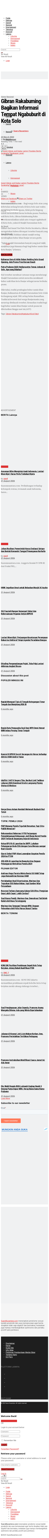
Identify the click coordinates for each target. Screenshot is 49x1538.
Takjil (36, 314)
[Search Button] (2, 52)
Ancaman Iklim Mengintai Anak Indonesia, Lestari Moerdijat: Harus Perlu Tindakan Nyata (22, 472)
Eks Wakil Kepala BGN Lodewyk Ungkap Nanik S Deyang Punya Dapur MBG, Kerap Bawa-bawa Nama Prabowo (22, 1089)
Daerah (8, 23)
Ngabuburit (26, 314)
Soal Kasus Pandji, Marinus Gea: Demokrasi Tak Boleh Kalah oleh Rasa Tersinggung (24, 899)
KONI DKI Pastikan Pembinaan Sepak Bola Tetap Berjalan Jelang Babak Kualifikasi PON (21, 966)
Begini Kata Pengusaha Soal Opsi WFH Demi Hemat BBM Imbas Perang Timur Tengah (23, 729)
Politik (8, 18)
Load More (5, 1098)
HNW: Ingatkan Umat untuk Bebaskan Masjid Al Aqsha (24, 587)
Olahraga (9, 20)
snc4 (5, 479)
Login (8, 61)
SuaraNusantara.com (9, 1321)
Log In (3, 1473)
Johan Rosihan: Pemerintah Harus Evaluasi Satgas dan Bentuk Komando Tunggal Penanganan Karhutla (23, 550)
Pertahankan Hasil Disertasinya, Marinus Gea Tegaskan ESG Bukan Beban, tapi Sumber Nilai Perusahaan (21, 883)
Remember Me (10, 1440)
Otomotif (9, 32)
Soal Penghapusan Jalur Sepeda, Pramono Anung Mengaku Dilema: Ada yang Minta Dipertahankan (22, 1009)
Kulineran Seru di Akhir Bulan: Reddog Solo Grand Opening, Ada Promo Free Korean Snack (22, 260)
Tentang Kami (11, 1355)
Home (3, 97)
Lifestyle (13, 36)
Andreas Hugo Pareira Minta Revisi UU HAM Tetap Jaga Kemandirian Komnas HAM (22, 874)
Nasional (9, 25)
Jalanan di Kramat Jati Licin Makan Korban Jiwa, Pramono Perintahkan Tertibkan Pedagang (22, 1035)
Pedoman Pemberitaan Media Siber (20, 1352)
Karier (8, 1346)
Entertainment (11, 27)
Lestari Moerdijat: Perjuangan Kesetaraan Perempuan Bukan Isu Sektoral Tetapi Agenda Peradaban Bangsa (24, 638)
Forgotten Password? (10, 1449)
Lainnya (8, 34)
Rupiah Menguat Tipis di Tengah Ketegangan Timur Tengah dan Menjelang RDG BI (23, 703)
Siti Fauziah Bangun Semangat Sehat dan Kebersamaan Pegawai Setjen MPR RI (18, 612)
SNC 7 (6, 973)
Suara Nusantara (20, 131)
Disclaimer (10, 1343)
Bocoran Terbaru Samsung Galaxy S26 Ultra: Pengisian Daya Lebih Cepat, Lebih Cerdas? (24, 892)
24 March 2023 (7, 137)
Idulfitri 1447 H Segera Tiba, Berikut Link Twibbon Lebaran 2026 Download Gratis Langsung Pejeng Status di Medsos (22, 783)
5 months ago (7, 709)
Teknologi (9, 29)
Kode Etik (10, 1348)
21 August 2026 (8, 481)
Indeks (12, 45)
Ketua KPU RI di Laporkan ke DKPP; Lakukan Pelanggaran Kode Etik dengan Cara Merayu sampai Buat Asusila (23, 846)
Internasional (15, 38)
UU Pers (9, 1357)
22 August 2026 (8, 975)
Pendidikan (14, 41)
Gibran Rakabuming (14, 314)
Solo (32, 314)
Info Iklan (9, 1350)
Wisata (12, 43)
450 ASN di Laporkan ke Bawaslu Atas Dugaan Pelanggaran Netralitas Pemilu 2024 (20, 862)
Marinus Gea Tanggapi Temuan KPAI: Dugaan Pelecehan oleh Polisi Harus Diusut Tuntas (20, 907)
